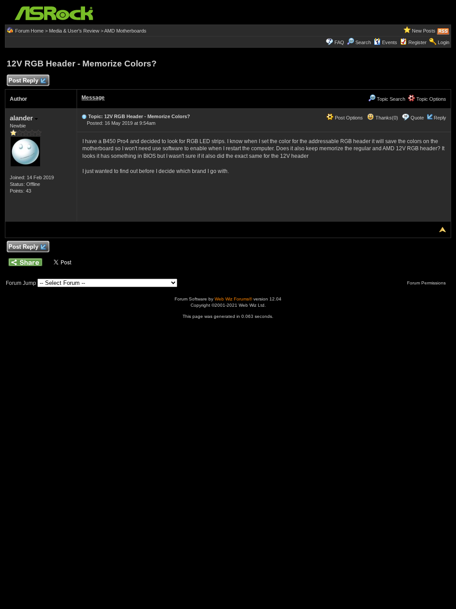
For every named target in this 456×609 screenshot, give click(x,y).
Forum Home (29, 30)
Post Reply (23, 80)
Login (443, 42)
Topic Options (430, 99)
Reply (440, 117)
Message (93, 98)
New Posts (424, 30)
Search (363, 42)
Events (389, 42)
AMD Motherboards (125, 30)
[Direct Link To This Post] (84, 116)
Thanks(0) (386, 117)
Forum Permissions (427, 282)
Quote (417, 117)
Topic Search (390, 99)
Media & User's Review (74, 30)
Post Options (348, 117)
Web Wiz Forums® (233, 298)
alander (22, 118)
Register (417, 42)
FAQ (339, 42)
